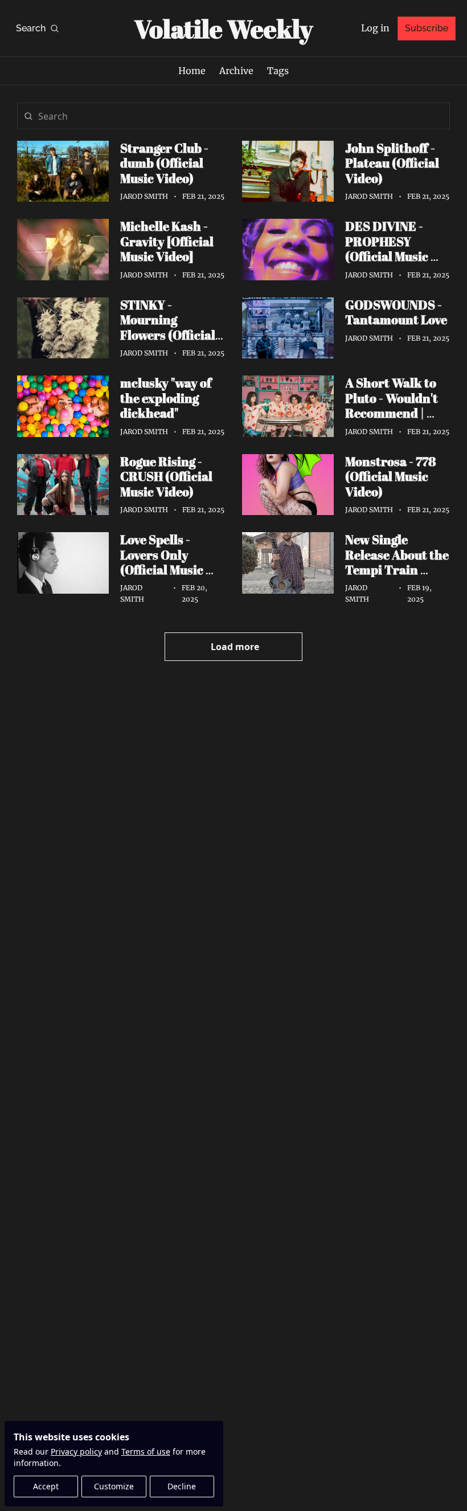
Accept (46, 1486)
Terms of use (145, 1451)
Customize (114, 1486)
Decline (181, 1486)
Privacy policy (76, 1451)
